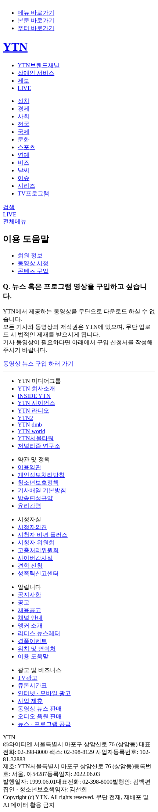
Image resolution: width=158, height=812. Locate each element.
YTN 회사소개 (36, 388)
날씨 (23, 170)
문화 (23, 139)
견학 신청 (30, 566)
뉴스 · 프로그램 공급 (44, 724)
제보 (23, 81)
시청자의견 (32, 527)
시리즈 (26, 186)
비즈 (23, 162)
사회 (23, 116)
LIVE (24, 88)
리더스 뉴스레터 (39, 633)
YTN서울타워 (36, 438)
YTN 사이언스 (36, 403)
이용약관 (29, 467)
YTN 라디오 (33, 410)
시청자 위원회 (36, 542)
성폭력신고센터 (38, 573)
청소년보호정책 (38, 482)
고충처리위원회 (38, 550)
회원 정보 (30, 255)
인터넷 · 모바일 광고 (44, 693)
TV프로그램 (33, 193)
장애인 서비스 (36, 73)
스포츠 (26, 147)
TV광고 (27, 678)
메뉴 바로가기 (36, 13)
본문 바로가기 (36, 20)
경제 (23, 108)
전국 (23, 124)
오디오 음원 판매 (40, 716)
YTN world (31, 431)
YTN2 (25, 418)
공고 (23, 602)
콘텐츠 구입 (33, 271)
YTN (15, 46)
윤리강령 (29, 506)
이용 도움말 (33, 656)
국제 (23, 132)
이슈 (23, 178)
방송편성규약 (35, 498)
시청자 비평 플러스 (43, 535)
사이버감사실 (35, 558)
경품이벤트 (32, 641)
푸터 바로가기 (36, 28)
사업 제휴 (30, 701)
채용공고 (29, 610)
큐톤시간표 (32, 685)
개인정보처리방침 (41, 475)
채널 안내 (30, 618)
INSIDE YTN (34, 396)
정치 (23, 101)
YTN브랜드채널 (39, 65)
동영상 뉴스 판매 (40, 708)
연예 (23, 155)
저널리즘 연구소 (39, 446)
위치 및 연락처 (37, 649)
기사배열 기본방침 (42, 490)
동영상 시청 (33, 263)
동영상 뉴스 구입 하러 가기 (38, 363)
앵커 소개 (30, 625)
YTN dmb (30, 424)
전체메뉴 (14, 221)
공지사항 (29, 595)
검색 (9, 207)
